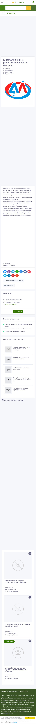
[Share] (5, 271)
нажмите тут (8, 713)
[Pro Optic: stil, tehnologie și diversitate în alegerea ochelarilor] (9, 390)
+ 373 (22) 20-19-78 (10, 304)
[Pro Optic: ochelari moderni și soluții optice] (9, 369)
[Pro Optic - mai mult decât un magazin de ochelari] (9, 359)
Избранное (12, 13)
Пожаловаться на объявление (14, 280)
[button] (5, 90)
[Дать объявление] (33, 2)
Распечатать (9, 285)
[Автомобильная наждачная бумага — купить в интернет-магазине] (18, 652)
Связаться (19, 311)
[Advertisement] (18, 35)
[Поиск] (28, 8)
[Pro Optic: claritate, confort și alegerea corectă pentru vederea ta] (9, 380)
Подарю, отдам (8, 72)
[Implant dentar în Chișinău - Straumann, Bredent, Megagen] (18, 565)
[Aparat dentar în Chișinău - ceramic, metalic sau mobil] (18, 608)
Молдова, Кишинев (9, 70)
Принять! (29, 717)
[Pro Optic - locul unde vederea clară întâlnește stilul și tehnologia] (9, 349)
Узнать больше (14, 722)
